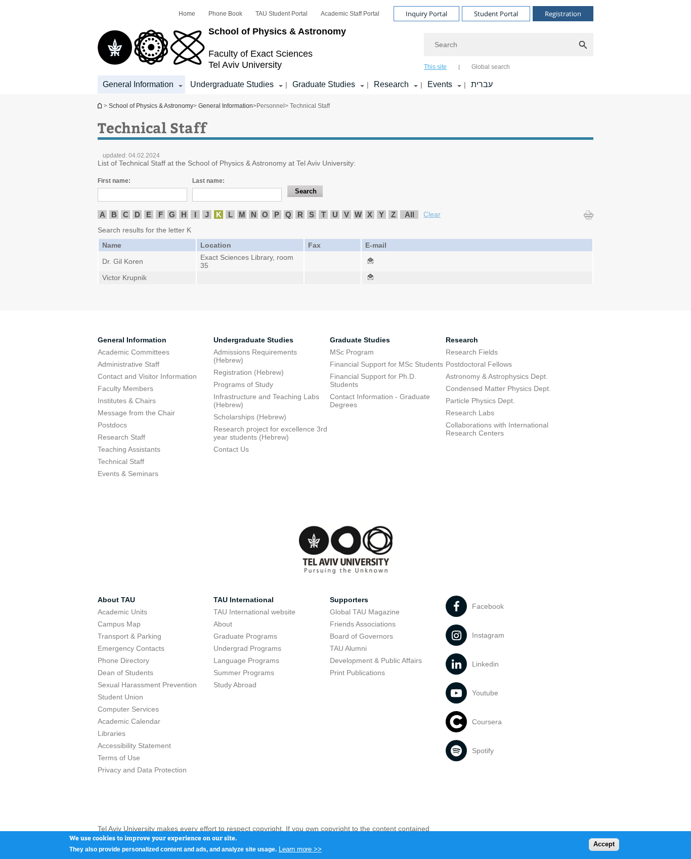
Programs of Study (243, 384)
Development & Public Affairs (376, 660)
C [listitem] (125, 214)
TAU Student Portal (281, 13)
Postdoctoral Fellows (479, 364)
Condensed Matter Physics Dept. (498, 388)
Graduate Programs (245, 636)
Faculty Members (125, 388)
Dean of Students (125, 673)
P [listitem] (276, 214)
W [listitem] (358, 214)
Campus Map (119, 624)
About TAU (116, 600)
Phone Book (225, 13)
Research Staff (121, 437)
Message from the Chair (136, 413)
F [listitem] (160, 214)
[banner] (345, 47)
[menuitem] (187, 14)
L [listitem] (230, 214)
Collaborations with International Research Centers (497, 429)
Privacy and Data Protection (142, 770)
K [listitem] (219, 214)
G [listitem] (172, 214)
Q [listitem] (288, 214)
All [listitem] (409, 214)
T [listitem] (323, 214)
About (222, 624)
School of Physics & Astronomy (100, 105)
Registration (563, 13)
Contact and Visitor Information (147, 376)
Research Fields (472, 352)
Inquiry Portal (426, 13)
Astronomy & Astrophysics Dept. (497, 376)
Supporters (349, 600)
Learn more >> (300, 848)
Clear (432, 214)
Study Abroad (234, 685)
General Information (138, 84)
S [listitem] (311, 214)
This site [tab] (435, 66)
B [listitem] (114, 214)
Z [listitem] (393, 214)
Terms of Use (119, 758)
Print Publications (357, 673)
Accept (604, 844)
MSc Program (352, 352)
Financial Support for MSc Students (386, 364)
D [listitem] (137, 214)
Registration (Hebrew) (248, 372)
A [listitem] (102, 214)
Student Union (120, 697)
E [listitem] (148, 214)
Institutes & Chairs (127, 401)
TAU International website (254, 612)
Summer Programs (243, 673)
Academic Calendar (129, 721)
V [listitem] (346, 214)
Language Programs (246, 660)
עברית (482, 84)
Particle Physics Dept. (480, 401)
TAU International (243, 600)
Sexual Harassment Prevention (147, 685)
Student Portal (496, 13)
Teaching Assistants (129, 449)
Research (391, 84)
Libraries (111, 733)
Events (439, 84)
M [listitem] (242, 214)
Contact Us (231, 449)
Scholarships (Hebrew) (249, 417)
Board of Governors (361, 636)
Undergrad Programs (247, 648)
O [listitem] (265, 214)
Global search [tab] (490, 66)
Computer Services (128, 709)
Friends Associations (363, 624)
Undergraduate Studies (232, 84)
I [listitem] (195, 214)
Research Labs (470, 413)
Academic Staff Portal (350, 13)
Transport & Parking (129, 636)
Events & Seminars (128, 474)
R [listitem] (300, 214)
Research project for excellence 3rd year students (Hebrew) (270, 433)
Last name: (208, 180)
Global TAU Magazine (365, 612)
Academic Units (122, 612)
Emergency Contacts (131, 648)
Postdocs (112, 425)
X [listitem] (369, 214)
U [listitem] (335, 214)
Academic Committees (133, 352)
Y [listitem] (381, 214)
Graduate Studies (323, 84)
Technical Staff (121, 461)
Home (187, 13)
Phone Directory (123, 660)
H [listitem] (184, 214)
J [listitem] (207, 214)
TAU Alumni (348, 648)
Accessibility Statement (134, 745)
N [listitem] (253, 214)
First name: (114, 180)
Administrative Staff (128, 364)
